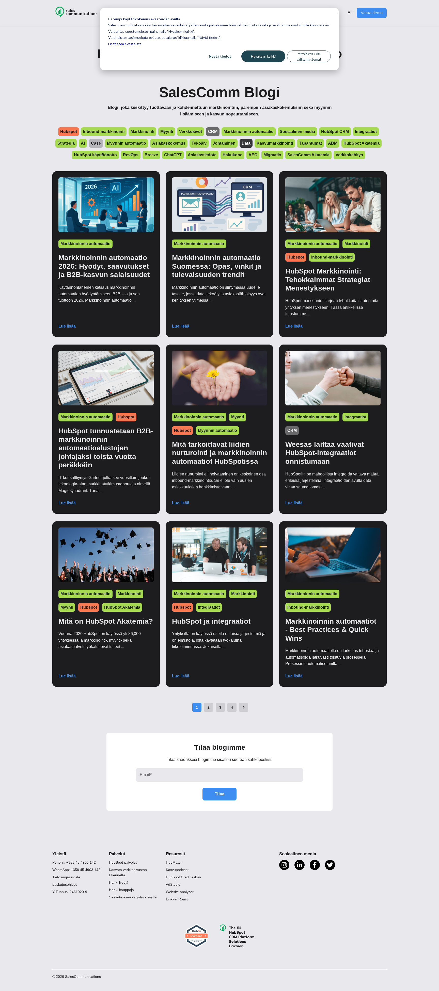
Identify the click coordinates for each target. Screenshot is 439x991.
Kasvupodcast (177, 870)
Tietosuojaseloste (66, 877)
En (350, 13)
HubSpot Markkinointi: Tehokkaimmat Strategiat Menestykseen (327, 279)
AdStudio (173, 884)
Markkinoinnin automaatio (85, 244)
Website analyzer (180, 892)
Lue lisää (67, 326)
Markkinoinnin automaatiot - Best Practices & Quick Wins (330, 629)
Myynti (237, 417)
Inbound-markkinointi (332, 257)
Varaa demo (372, 13)
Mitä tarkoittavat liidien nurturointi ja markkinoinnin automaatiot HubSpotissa (219, 452)
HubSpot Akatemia (122, 607)
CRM (292, 430)
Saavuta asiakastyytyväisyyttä (133, 897)
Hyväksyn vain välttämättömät (308, 56)
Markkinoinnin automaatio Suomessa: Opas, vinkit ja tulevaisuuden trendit (216, 266)
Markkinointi (356, 244)
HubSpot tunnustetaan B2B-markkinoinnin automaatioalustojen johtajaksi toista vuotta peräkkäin (105, 448)
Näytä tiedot (220, 56)
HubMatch (174, 862)
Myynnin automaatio (217, 430)
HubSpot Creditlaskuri (183, 877)
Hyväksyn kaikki (263, 56)
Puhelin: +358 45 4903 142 (74, 862)
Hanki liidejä (118, 882)
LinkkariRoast (177, 899)
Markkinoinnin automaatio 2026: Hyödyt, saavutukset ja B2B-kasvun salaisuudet (104, 266)
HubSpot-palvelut (123, 862)
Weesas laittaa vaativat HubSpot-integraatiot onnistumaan (324, 452)
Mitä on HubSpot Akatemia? (105, 621)
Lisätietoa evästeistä (125, 44)
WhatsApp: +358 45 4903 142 (76, 870)
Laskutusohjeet (64, 884)
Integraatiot (355, 417)
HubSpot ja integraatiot (211, 621)
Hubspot (295, 257)
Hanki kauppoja (121, 890)
